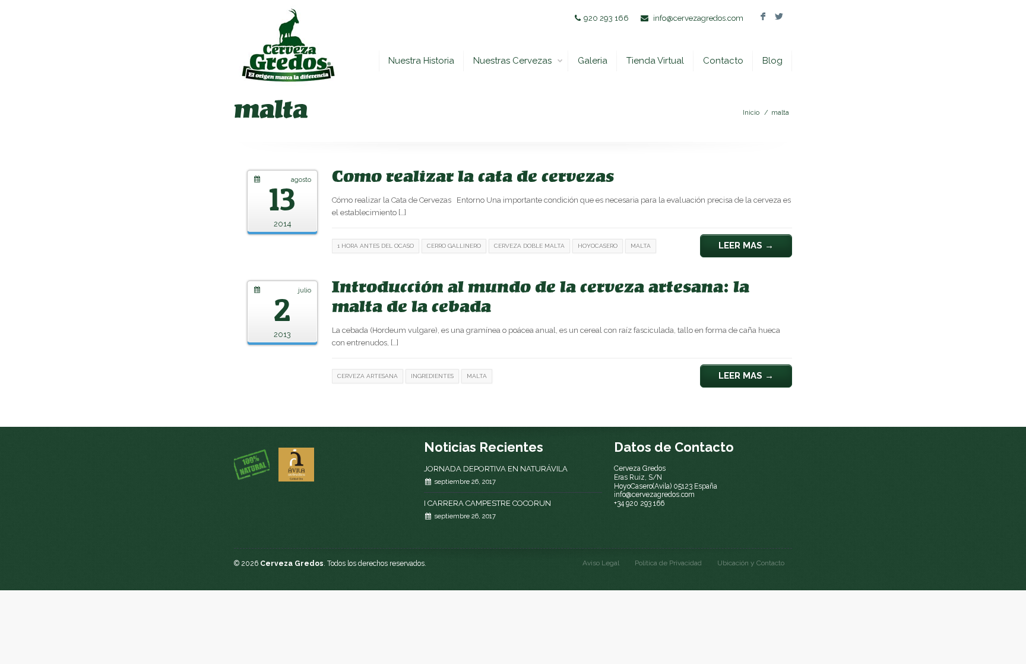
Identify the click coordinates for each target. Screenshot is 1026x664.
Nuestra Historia (421, 60)
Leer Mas (746, 245)
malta (780, 113)
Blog (772, 60)
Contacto (723, 60)
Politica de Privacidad (668, 563)
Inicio (751, 113)
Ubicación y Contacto (750, 563)
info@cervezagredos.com (698, 18)
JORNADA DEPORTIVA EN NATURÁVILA (496, 468)
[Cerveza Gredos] (287, 45)
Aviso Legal (600, 563)
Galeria (592, 60)
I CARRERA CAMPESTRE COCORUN (487, 503)
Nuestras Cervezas (512, 60)
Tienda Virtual (655, 60)
